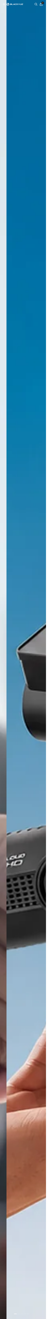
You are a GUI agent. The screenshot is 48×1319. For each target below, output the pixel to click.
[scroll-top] (41, 1314)
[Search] (36, 4)
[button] (4, 4)
